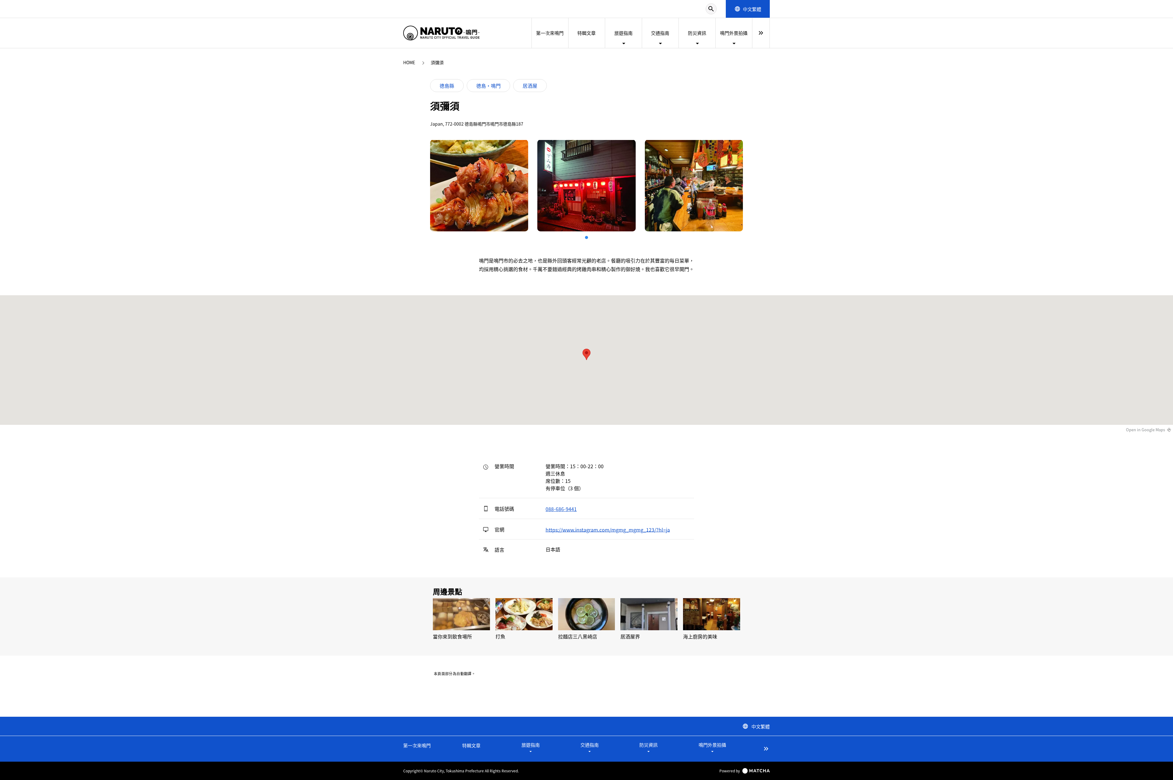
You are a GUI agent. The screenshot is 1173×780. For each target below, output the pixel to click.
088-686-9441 (561, 509)
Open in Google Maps (1145, 429)
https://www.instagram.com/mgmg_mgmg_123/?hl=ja (608, 529)
